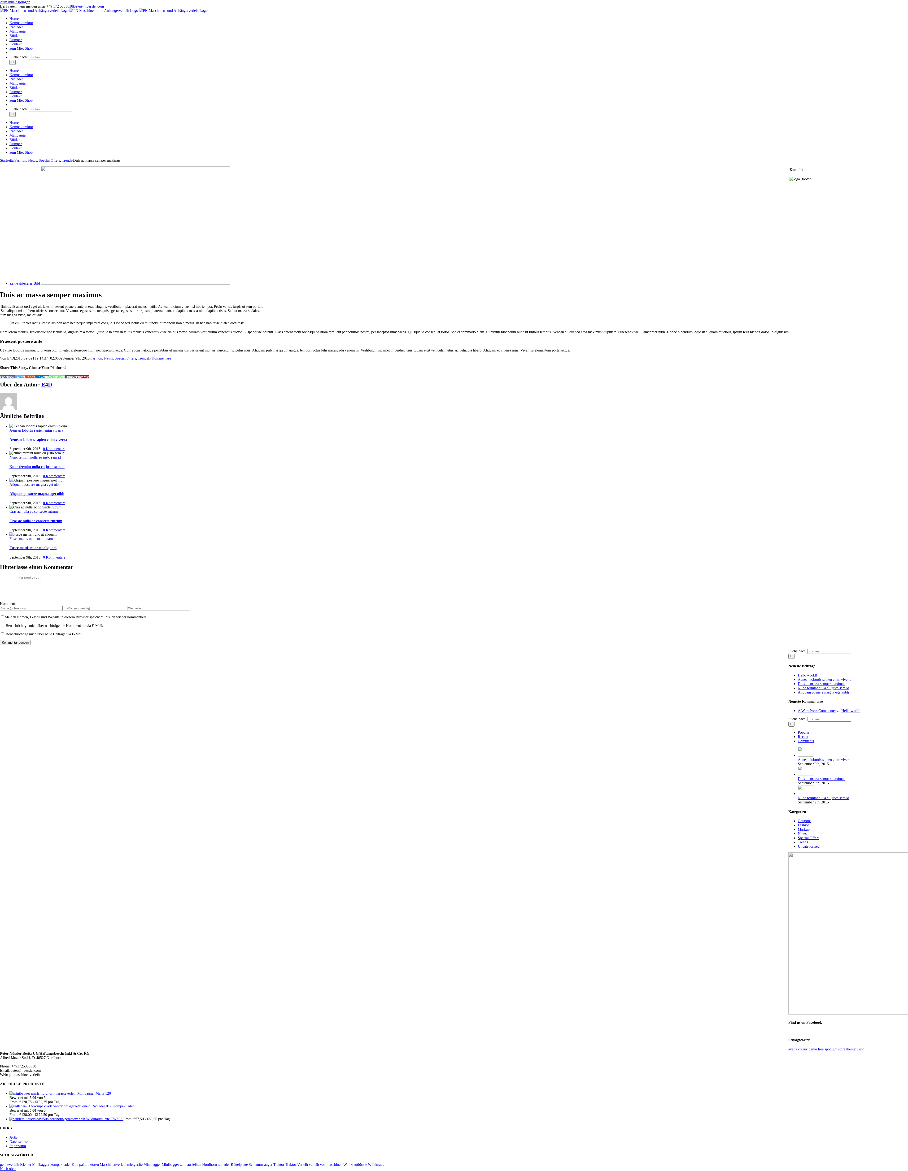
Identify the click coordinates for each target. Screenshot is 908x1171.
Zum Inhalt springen (15, 2)
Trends (143, 358)
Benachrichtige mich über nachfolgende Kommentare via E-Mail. (54, 626)
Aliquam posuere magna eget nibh (35, 484)
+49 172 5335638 (59, 6)
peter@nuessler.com (89, 6)
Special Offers (125, 358)
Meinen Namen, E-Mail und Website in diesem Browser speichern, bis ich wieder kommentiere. (76, 617)
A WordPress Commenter (817, 711)
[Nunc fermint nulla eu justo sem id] (805, 794)
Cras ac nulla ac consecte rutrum (33, 511)
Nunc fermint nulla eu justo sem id (35, 457)
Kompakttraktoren (85, 1164)
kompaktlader (60, 1164)
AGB (13, 1137)
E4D (10, 358)
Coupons (804, 821)
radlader (224, 1164)
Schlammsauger (260, 1164)
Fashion (96, 358)
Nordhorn (209, 1164)
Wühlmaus (376, 1164)
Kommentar (9, 604)
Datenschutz (18, 1142)
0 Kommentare (160, 358)
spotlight (831, 1049)
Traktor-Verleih (296, 1164)
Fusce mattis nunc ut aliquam (31, 539)
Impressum (17, 1146)
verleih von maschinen (325, 1164)
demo (813, 1049)
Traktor (278, 1164)
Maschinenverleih (113, 1164)
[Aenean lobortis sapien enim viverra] (805, 755)
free (821, 1049)
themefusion (855, 1049)
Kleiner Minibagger (34, 1164)
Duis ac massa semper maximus (821, 684)
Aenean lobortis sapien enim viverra (36, 430)
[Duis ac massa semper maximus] (805, 774)
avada (792, 1049)
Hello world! (807, 675)
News (108, 358)
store (841, 1049)
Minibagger (152, 1164)
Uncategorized (809, 846)
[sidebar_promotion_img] (848, 1013)
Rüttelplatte (239, 1164)
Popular (803, 732)
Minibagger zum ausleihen (181, 1164)
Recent (803, 737)
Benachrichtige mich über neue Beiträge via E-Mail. (44, 634)
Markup (804, 829)
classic (803, 1049)
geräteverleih (9, 1164)
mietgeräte (135, 1164)
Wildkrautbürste (355, 1164)
